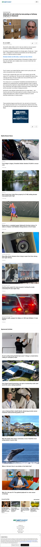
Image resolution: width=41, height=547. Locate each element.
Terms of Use (29, 540)
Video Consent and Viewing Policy (26, 541)
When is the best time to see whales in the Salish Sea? (17, 466)
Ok (39, 535)
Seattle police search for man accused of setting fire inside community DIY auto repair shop (18, 287)
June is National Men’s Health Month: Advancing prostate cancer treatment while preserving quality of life (19, 411)
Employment (20, 532)
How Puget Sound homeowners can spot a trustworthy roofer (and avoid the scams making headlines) (20, 384)
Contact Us (20, 525)
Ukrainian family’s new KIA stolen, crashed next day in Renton (17, 56)
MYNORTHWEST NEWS (6, 12)
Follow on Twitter (20, 528)
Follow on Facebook (20, 526)
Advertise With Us (20, 531)
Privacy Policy (34, 540)
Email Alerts (20, 529)
